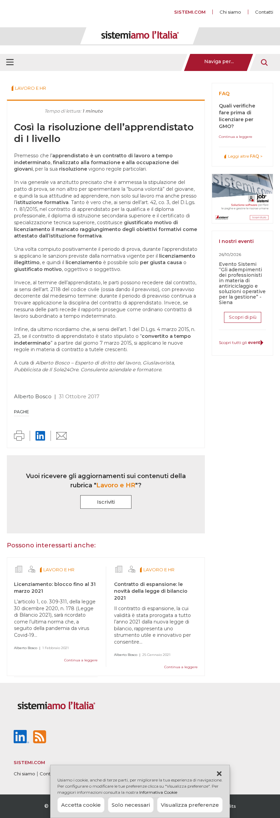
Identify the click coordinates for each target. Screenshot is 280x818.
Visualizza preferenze (190, 805)
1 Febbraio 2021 (55, 648)
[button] (219, 773)
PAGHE (21, 411)
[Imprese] (19, 569)
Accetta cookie (81, 805)
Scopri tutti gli (240, 342)
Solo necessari (131, 805)
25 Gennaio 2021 (156, 654)
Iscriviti (106, 502)
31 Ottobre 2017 (79, 396)
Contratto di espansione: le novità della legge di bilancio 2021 (150, 591)
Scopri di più (242, 317)
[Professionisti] (32, 569)
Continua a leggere (81, 660)
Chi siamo (230, 12)
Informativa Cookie (158, 792)
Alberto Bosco (33, 396)
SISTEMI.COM (190, 12)
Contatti (264, 12)
